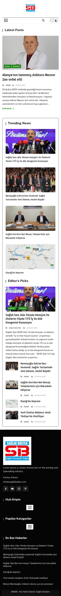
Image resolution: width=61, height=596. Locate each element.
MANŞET (11, 308)
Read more (7, 109)
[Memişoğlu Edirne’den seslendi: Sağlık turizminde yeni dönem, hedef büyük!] (30, 179)
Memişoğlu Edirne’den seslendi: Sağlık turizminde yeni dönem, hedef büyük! (36, 367)
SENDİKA (22, 308)
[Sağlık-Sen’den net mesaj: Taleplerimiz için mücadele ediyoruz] (30, 218)
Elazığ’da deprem (15, 272)
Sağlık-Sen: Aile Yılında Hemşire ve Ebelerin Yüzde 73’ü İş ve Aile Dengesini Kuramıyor (27, 318)
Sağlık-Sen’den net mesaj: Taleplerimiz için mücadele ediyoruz (36, 386)
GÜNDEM (16, 66)
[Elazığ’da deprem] (30, 256)
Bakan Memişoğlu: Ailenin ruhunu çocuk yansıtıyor (28, 584)
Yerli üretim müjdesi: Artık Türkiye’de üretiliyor (25, 578)
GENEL (7, 66)
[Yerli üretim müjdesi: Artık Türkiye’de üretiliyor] (12, 415)
